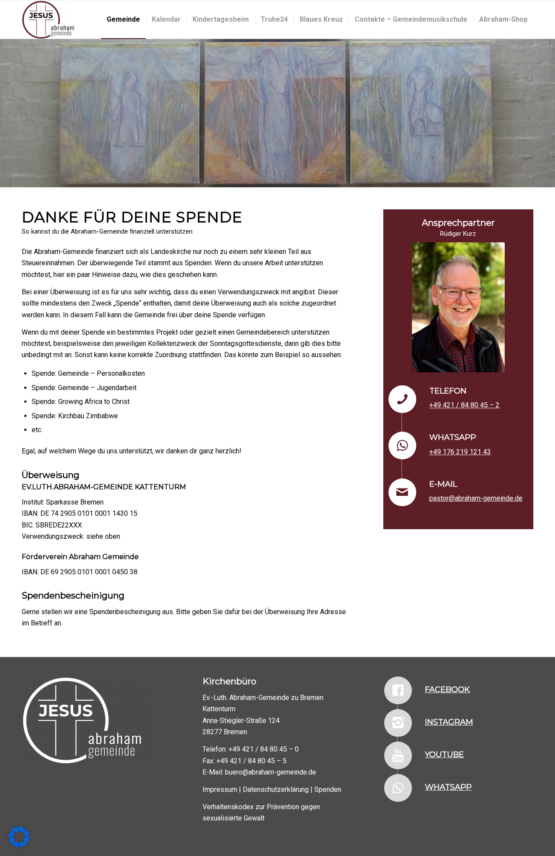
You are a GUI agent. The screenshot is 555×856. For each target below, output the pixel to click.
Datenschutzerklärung (276, 789)
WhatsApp (448, 787)
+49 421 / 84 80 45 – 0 (264, 749)
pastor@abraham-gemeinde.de (475, 498)
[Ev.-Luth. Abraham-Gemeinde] (48, 19)
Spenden (327, 789)
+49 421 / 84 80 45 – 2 (464, 405)
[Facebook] (398, 690)
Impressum (219, 789)
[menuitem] (123, 19)
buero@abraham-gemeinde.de (270, 772)
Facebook (447, 689)
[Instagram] (398, 723)
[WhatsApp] (398, 788)
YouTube (444, 754)
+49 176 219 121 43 (460, 452)
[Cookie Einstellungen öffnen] (19, 845)
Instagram (449, 722)
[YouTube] (398, 755)
